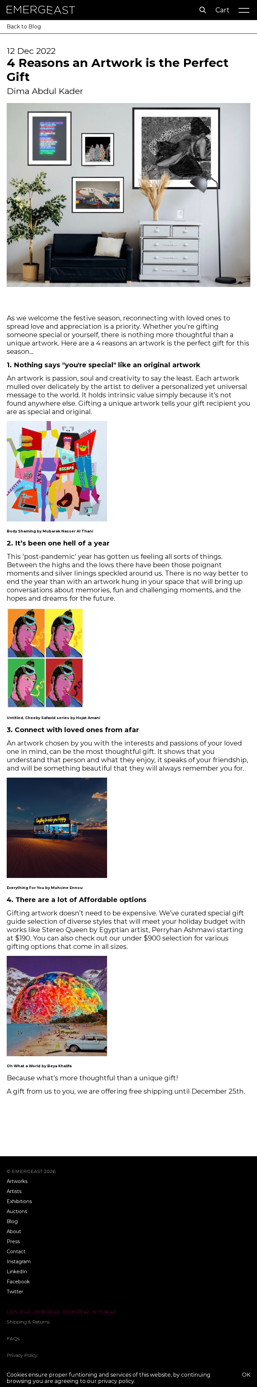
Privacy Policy (22, 1355)
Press (13, 1242)
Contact (16, 1252)
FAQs (13, 1338)
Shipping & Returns (28, 1322)
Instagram (19, 1262)
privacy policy (116, 1381)
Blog (12, 1221)
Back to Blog (24, 26)
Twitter (15, 1292)
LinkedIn (17, 1272)
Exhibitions (19, 1201)
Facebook (18, 1282)
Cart (223, 10)
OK (246, 1375)
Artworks (17, 1181)
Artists (14, 1191)
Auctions (17, 1211)
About (14, 1231)
